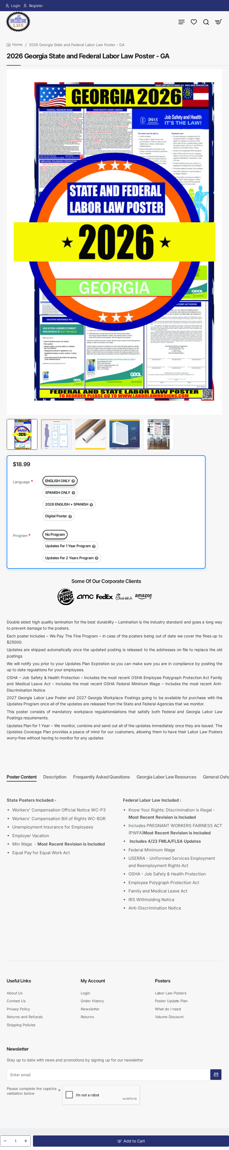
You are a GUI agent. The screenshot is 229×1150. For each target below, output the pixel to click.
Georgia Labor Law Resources (166, 777)
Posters (162, 981)
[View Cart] (218, 21)
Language (21, 482)
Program (20, 535)
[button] (131, 1141)
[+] (25, 1141)
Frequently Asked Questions (101, 777)
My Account (93, 981)
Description (54, 777)
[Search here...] (206, 21)
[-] (5, 1141)
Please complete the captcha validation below (31, 1091)
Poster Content (22, 777)
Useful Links (19, 981)
